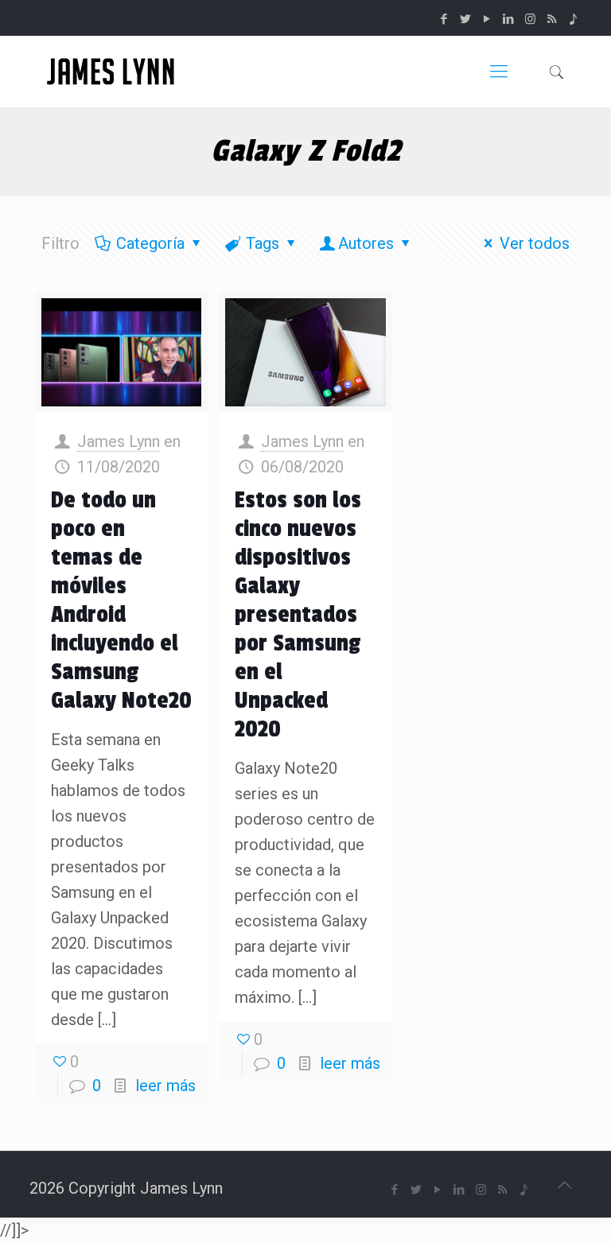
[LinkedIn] (508, 19)
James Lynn (118, 441)
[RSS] (551, 19)
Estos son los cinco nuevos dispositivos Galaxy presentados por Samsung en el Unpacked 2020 (298, 615)
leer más (165, 1085)
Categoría (150, 243)
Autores (366, 243)
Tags (262, 243)
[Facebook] (444, 19)
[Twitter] (465, 19)
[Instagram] (530, 19)
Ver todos (535, 243)
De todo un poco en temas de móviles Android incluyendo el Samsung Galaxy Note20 (121, 600)
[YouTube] (487, 19)
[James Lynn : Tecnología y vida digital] (113, 71)
